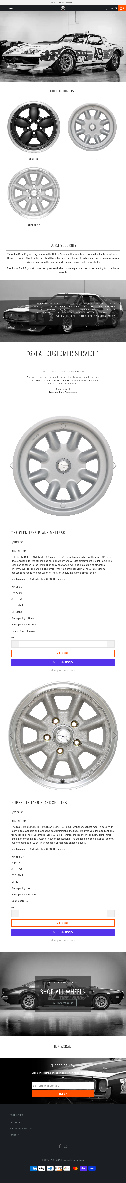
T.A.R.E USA (54, 1160)
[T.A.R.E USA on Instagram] (65, 1147)
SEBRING (33, 130)
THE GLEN (92, 130)
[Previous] (12, 465)
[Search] (106, 8)
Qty (13, 637)
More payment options (63, 670)
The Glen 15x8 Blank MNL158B (38, 532)
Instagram (63, 1046)
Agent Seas (78, 1160)
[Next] (113, 465)
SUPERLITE (33, 196)
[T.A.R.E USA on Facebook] (60, 1147)
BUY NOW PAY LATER (63, 1002)
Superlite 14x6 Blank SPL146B (39, 802)
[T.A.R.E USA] (63, 8)
